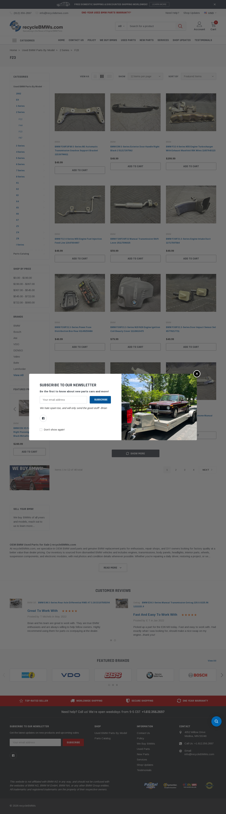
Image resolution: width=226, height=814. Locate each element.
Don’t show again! (54, 429)
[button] (196, 373)
